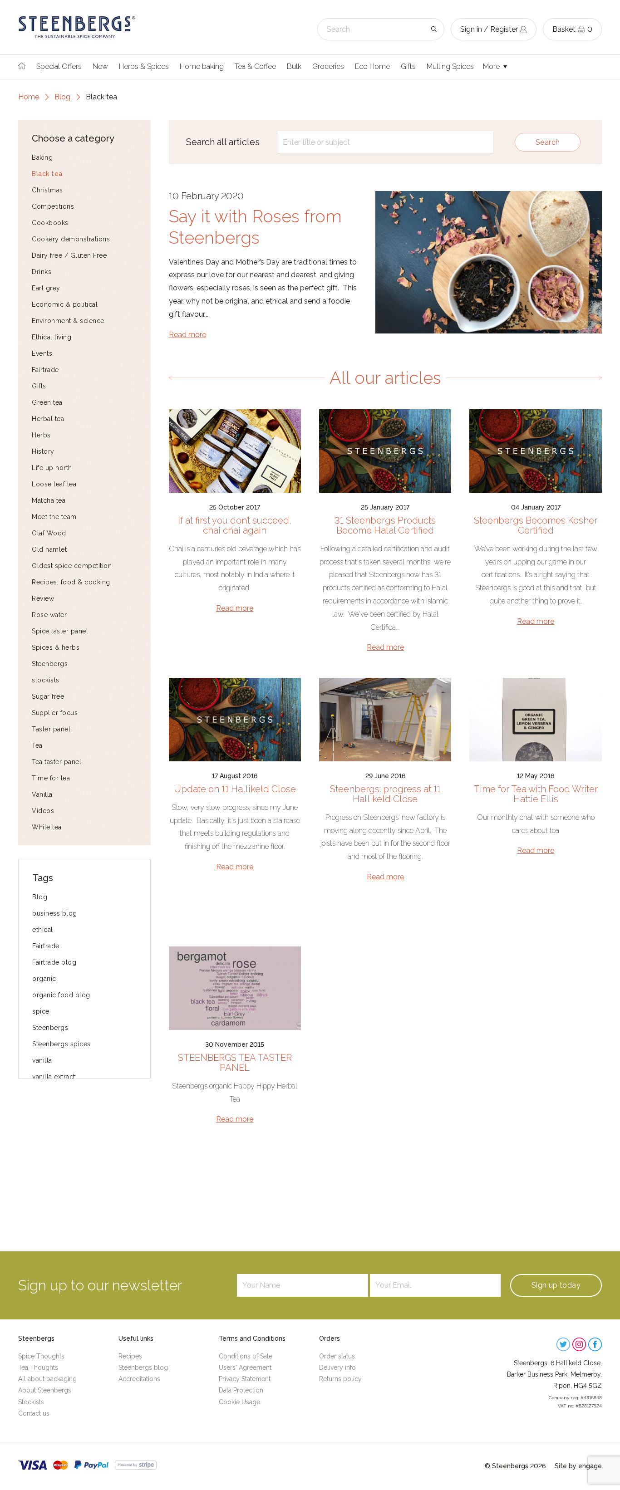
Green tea (47, 402)
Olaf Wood (49, 533)
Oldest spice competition (72, 565)
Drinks (41, 271)
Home (28, 97)
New (100, 66)
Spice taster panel (60, 631)
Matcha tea (48, 500)
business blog (54, 913)
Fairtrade (45, 369)
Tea (37, 745)
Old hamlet (49, 549)
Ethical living (51, 337)
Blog (62, 97)
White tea (47, 827)
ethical (42, 929)
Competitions (53, 206)
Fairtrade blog (54, 962)
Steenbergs (50, 663)
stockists (45, 680)
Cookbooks (50, 222)
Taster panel (51, 729)
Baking (42, 157)
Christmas (47, 190)
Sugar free (48, 696)
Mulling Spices (450, 66)
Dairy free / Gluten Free (69, 255)
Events (42, 353)
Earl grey (46, 288)
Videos (43, 810)
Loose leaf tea (54, 484)
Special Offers (59, 66)
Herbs (41, 435)
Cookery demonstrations (71, 239)
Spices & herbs (55, 647)
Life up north (52, 467)
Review (43, 598)
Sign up (556, 1285)
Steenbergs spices (61, 1044)
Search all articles (223, 142)
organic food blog (61, 995)
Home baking (202, 66)
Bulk (294, 66)
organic (44, 978)
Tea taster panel (56, 761)
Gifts (408, 66)
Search (548, 142)
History (43, 451)
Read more (187, 334)
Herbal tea (48, 418)
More (492, 66)
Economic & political (65, 304)
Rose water (49, 614)
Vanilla (42, 794)
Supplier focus (55, 712)
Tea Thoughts (38, 1367)
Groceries (328, 66)
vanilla (42, 1060)
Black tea (47, 173)
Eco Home (372, 66)
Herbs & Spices (144, 66)
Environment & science (68, 320)
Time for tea (51, 778)
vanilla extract (53, 1076)
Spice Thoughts (41, 1356)
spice (40, 1011)
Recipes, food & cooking (71, 582)
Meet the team (54, 516)
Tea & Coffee (255, 66)
